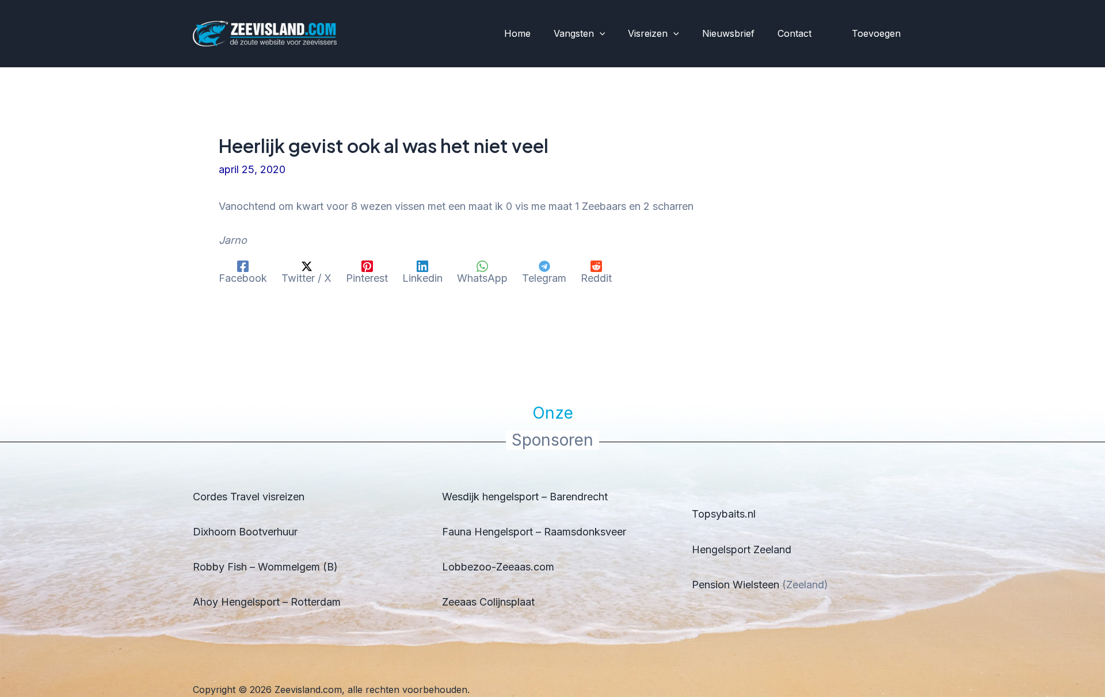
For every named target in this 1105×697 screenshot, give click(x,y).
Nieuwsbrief (728, 33)
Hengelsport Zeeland (741, 549)
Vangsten (574, 33)
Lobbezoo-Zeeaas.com (498, 567)
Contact (794, 33)
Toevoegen (876, 33)
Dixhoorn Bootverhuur (245, 532)
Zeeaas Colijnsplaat (488, 602)
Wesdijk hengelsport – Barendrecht (525, 497)
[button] (599, 33)
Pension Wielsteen (735, 585)
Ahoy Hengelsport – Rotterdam (267, 602)
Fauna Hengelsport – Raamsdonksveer (534, 532)
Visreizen (648, 33)
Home (517, 33)
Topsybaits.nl (724, 514)
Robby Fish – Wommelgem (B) (265, 567)
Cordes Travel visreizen (248, 497)
